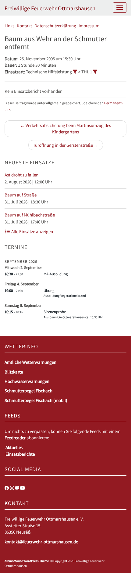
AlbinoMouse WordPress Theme (27, 561)
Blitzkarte (14, 372)
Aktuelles (14, 447)
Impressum (89, 25)
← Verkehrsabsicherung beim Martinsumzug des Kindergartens (65, 128)
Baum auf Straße (21, 195)
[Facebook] (7, 488)
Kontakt (24, 25)
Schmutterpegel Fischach (28, 391)
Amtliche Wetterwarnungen (30, 362)
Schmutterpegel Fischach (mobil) (36, 400)
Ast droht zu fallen (21, 175)
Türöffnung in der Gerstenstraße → (65, 145)
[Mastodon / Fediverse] (17, 488)
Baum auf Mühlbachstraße (30, 215)
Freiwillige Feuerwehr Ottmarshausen (50, 8)
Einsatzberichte (20, 454)
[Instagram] (12, 488)
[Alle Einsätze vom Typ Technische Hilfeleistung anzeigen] (75, 71)
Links (9, 25)
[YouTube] (22, 488)
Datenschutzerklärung (55, 25)
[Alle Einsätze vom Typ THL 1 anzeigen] (95, 71)
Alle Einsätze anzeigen (31, 231)
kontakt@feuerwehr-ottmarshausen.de (41, 542)
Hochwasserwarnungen (27, 381)
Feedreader (15, 438)
